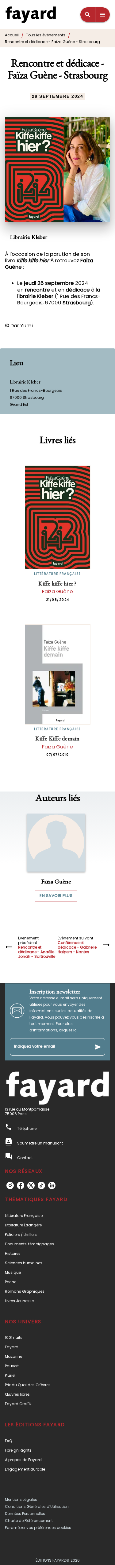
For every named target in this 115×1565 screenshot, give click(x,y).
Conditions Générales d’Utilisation (37, 1506)
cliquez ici (68, 1030)
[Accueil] (30, 14)
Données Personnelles (25, 1513)
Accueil (12, 35)
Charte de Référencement (29, 1520)
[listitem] (10, 1185)
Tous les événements (45, 35)
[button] (56, 858)
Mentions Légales (21, 1499)
